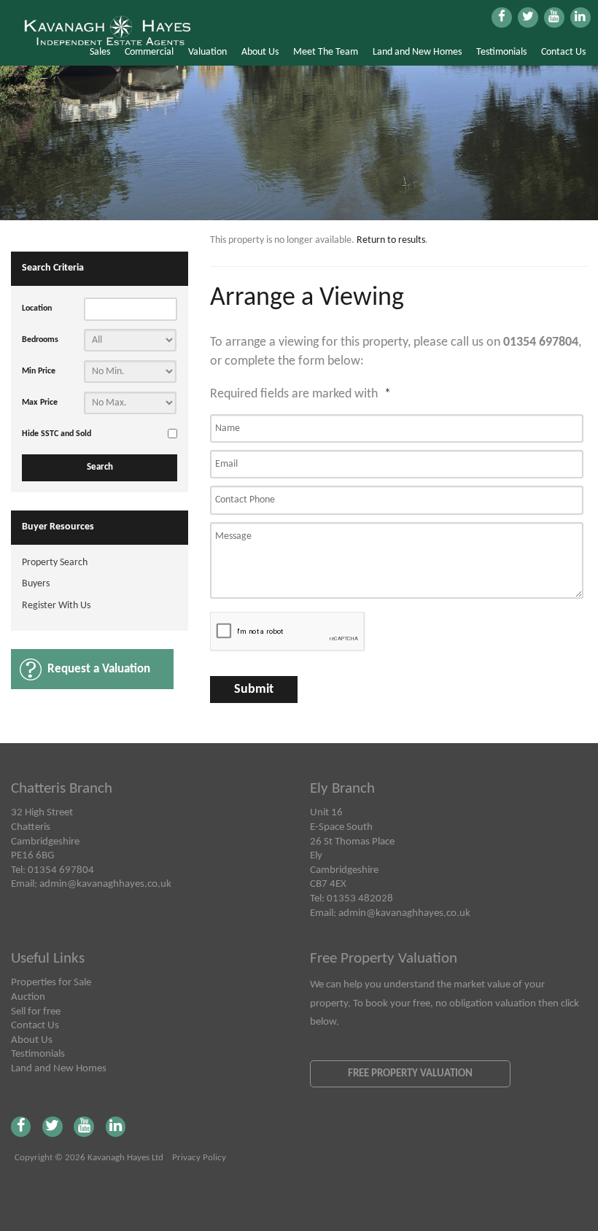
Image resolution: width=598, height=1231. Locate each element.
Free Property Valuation (410, 1073)
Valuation (207, 52)
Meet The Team (325, 52)
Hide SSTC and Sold (56, 434)
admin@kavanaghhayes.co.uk (105, 884)
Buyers (36, 583)
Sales (100, 52)
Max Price (40, 402)
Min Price (38, 371)
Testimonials (501, 52)
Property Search (55, 562)
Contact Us (563, 52)
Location (37, 308)
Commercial (149, 52)
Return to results (391, 240)
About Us (260, 52)
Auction (28, 997)
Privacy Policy (199, 1158)
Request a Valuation (98, 669)
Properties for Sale (51, 982)
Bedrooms (40, 339)
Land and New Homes (417, 52)
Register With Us (56, 605)
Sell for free (36, 1011)
